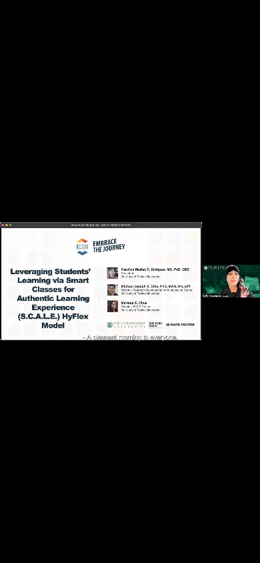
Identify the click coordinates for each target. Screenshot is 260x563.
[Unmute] (193, 551)
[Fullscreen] (246, 551)
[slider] (118, 551)
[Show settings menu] (220, 551)
